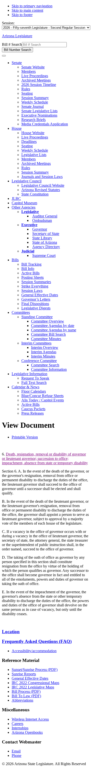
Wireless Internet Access (30, 719)
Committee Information (49, 369)
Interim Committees (36, 343)
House (17, 128)
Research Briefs (33, 120)
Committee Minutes (46, 339)
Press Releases (32, 413)
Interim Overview (44, 347)
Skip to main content (27, 10)
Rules (25, 89)
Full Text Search (34, 382)
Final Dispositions (35, 304)
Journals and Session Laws (42, 177)
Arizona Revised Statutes (40, 190)
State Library (42, 238)
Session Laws (31, 290)
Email (16, 751)
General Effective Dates (39, 295)
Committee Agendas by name (53, 330)
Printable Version (25, 437)
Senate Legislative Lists (39, 111)
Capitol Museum (24, 203)
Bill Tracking (31, 264)
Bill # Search (12, 44)
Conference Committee (39, 361)
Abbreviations (22, 700)
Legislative (30, 212)
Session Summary (35, 98)
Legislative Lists (33, 155)
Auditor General (44, 216)
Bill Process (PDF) (26, 691)
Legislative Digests (35, 308)
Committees (21, 312)
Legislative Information (29, 374)
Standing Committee (37, 317)
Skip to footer (22, 15)
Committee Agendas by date (52, 326)
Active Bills (30, 273)
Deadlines (29, 141)
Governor (39, 229)
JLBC (16, 198)
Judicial (27, 251)
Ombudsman (42, 220)
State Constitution (35, 194)
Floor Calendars (33, 391)
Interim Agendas (43, 352)
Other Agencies (23, 207)
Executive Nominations (39, 115)
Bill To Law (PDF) (26, 696)
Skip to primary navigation (32, 6)
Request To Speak (35, 378)
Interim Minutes (43, 356)
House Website (32, 133)
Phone (16, 755)
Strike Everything (34, 286)
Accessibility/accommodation (34, 651)
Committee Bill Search (48, 334)
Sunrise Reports (24, 674)
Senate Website (33, 67)
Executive (29, 225)
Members (28, 71)
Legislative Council (26, 181)
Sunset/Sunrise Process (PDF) (35, 670)
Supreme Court (44, 255)
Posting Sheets (32, 277)
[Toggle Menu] (4, 55)
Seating (27, 93)
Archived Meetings (36, 80)
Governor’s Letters (35, 299)
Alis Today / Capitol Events (42, 400)
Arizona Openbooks (27, 732)
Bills (15, 260)
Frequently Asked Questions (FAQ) (37, 641)
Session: (8, 23)
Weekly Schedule (34, 102)
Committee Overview (47, 321)
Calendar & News (25, 387)
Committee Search (45, 365)
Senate (17, 63)
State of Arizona (44, 242)
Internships (20, 728)
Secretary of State (45, 234)
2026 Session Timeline (38, 85)
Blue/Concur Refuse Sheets (42, 396)
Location (11, 631)
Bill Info (27, 269)
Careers (17, 724)
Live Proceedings (34, 76)
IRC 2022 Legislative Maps (33, 687)
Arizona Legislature (17, 36)
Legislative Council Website (42, 185)
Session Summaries (36, 282)
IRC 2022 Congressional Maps (35, 683)
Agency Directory (46, 247)
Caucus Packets (33, 409)
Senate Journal (32, 106)
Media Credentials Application (44, 124)
